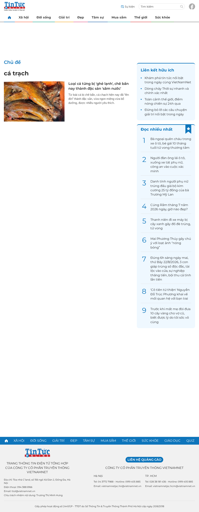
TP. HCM (151, 476)
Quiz (190, 440)
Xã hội (24, 17)
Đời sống (44, 17)
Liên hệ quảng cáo (144, 460)
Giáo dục (172, 440)
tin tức (166, 78)
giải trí (149, 114)
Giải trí (64, 17)
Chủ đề (12, 62)
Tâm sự (98, 17)
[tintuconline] (9, 17)
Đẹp (80, 17)
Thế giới (140, 17)
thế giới (167, 99)
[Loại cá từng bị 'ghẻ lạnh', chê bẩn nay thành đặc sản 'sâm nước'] (34, 101)
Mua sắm (119, 17)
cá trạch (16, 73)
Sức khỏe (162, 17)
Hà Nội (98, 476)
